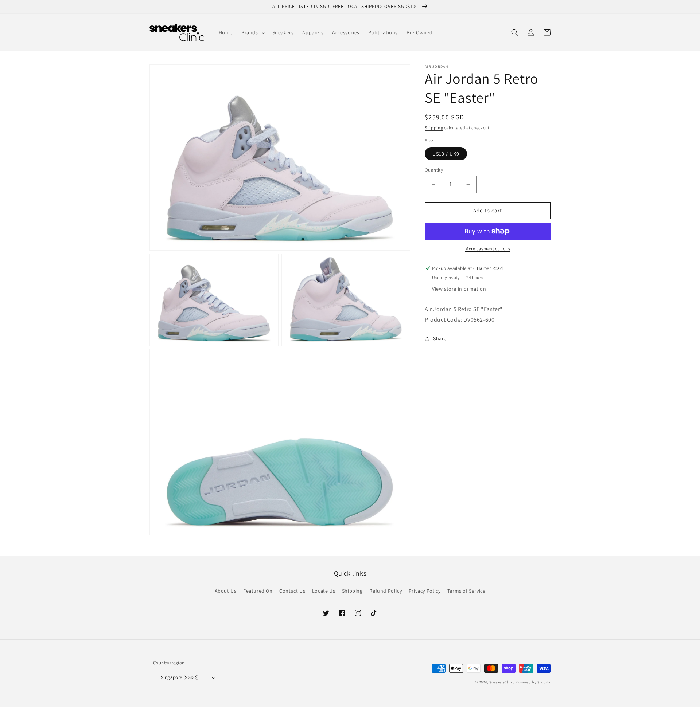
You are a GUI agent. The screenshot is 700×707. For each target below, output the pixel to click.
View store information (459, 289)
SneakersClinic (502, 682)
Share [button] (440, 338)
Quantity (434, 170)
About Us (226, 591)
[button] (252, 32)
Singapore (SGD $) (180, 677)
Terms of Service (466, 591)
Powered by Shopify (533, 682)
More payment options (487, 248)
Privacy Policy (424, 591)
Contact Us (292, 591)
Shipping (434, 127)
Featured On (258, 591)
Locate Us (323, 591)
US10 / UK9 (445, 154)
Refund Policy (385, 591)
